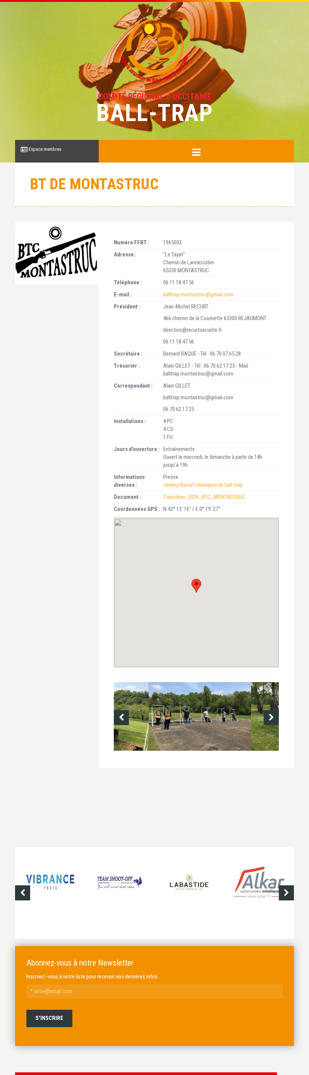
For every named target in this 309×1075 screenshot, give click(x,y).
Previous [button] (121, 717)
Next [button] (271, 717)
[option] (196, 716)
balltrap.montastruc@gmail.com (198, 294)
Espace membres (44, 149)
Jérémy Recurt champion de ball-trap (203, 485)
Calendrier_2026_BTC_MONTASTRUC (204, 497)
